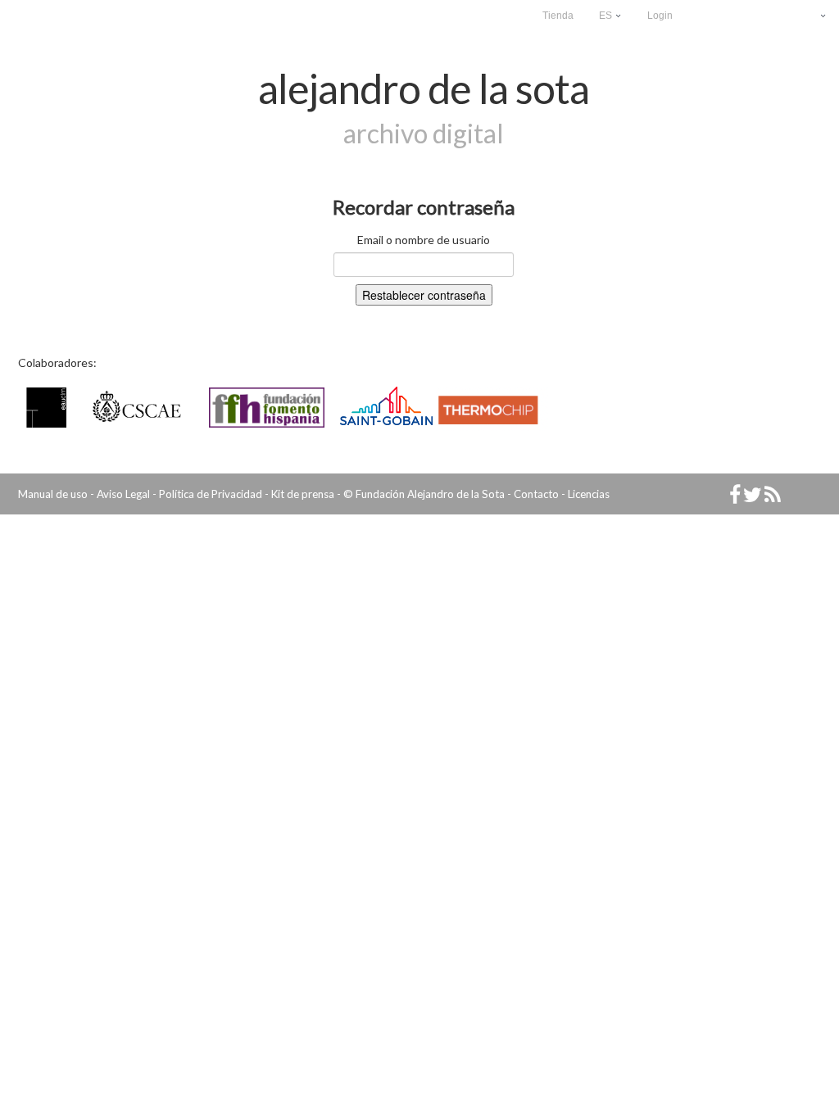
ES (607, 15)
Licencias (589, 494)
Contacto (536, 494)
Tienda (558, 15)
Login (660, 15)
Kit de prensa (302, 494)
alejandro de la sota (423, 88)
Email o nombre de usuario (423, 240)
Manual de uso (53, 494)
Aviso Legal (123, 494)
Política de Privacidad (210, 494)
